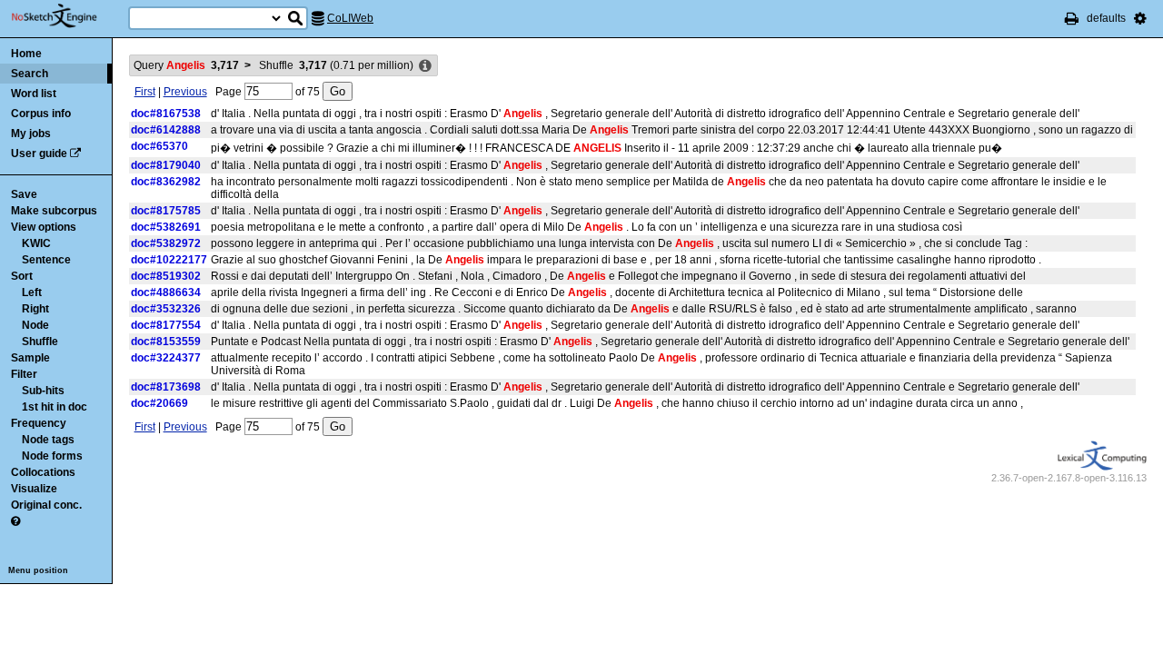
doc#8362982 (166, 181)
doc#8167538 (166, 113)
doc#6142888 (166, 130)
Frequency (38, 423)
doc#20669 (159, 403)
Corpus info (41, 113)
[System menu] (1140, 18)
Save (24, 194)
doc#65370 (159, 146)
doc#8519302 (166, 276)
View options (43, 227)
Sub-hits (43, 390)
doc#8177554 (166, 325)
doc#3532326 (166, 308)
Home (26, 53)
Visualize (34, 488)
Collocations (43, 472)
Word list (33, 93)
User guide (39, 153)
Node (35, 325)
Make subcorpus (54, 210)
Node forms (52, 456)
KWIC (36, 243)
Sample (30, 358)
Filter (24, 374)
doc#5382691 (166, 227)
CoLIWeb (350, 18)
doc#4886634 (166, 292)
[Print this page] (1072, 18)
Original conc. (46, 505)
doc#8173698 (166, 387)
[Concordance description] (425, 66)
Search (29, 73)
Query (186, 65)
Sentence (46, 259)
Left (32, 292)
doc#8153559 (166, 341)
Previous (185, 91)
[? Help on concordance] (15, 521)
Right (35, 308)
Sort (22, 276)
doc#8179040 (166, 165)
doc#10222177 (169, 259)
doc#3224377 (166, 358)
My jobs (31, 133)
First (144, 91)
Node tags (48, 439)
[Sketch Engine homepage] (67, 16)
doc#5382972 (166, 243)
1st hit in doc (54, 407)
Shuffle (40, 341)
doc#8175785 (166, 210)
